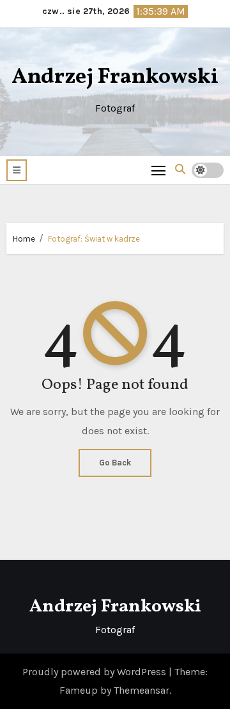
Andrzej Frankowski (115, 77)
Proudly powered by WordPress (95, 672)
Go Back (115, 462)
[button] (16, 170)
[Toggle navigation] (158, 170)
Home (24, 239)
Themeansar (141, 690)
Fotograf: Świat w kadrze (94, 239)
